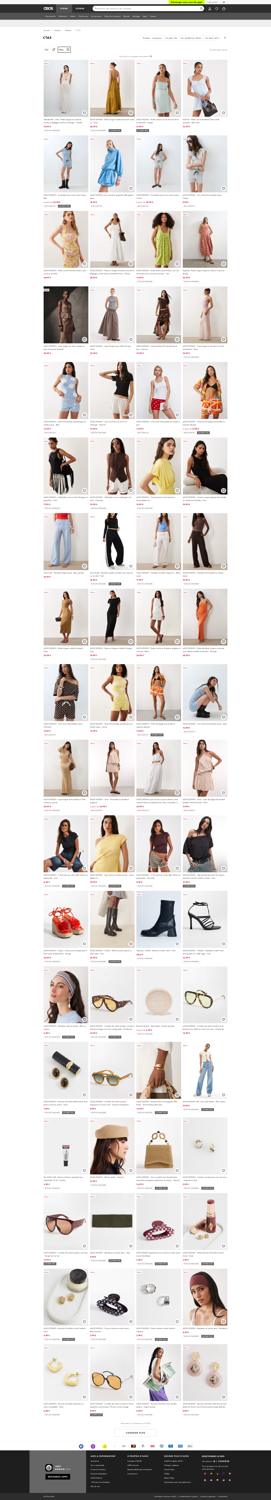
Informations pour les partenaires (177, 1482)
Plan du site (95, 1486)
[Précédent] (139, 38)
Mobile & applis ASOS (173, 1461)
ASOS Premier (96, 1478)
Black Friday (169, 1478)
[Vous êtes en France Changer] (223, 2)
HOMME (80, 8)
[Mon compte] (209, 8)
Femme (58, 30)
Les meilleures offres (191, 38)
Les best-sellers (212, 38)
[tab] (50, 16)
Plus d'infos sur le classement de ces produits (134, 56)
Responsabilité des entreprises (139, 1469)
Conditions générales (208, 1496)
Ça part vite (171, 38)
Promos (68, 30)
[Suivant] (225, 38)
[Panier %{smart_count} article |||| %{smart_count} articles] (223, 8)
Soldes (167, 1473)
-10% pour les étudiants (100, 1482)
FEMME (64, 8)
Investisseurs (132, 1473)
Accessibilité (222, 1496)
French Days (169, 1469)
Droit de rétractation (99, 1473)
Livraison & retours (98, 1469)
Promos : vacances (152, 38)
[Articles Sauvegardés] (216, 8)
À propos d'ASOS (134, 1461)
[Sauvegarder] (84, 113)
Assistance (95, 1461)
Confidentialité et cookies (188, 1496)
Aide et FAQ (212, 2)
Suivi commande (97, 1465)
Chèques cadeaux (171, 1465)
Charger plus (135, 1432)
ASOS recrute (133, 1465)
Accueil (47, 30)
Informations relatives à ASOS (165, 1496)
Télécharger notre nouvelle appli (186, 2)
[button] (205, 1474)
